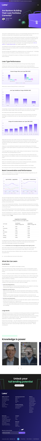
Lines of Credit (4, 401)
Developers (16, 425)
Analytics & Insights (32, 404)
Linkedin (16, 419)
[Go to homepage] (4, 393)
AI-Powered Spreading (32, 401)
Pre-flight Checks (4, 418)
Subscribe (21, 432)
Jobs (16, 418)
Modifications (31, 411)
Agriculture (3, 405)
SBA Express (17, 401)
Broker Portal (31, 412)
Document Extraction (32, 400)
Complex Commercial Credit (6, 420)
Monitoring (30, 410)
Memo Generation (31, 405)
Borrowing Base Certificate (5, 423)
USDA (16, 402)
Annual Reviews (4, 422)
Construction (4, 403)
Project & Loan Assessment (6, 421)
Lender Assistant (31, 402)
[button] (38, 5)
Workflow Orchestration (32, 403)
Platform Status (17, 426)
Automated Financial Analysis (6, 419)
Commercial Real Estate (5, 400)
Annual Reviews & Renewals (19, 405)
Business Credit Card (5, 404)
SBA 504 (16, 400)
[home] (4, 5)
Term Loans (3, 402)
